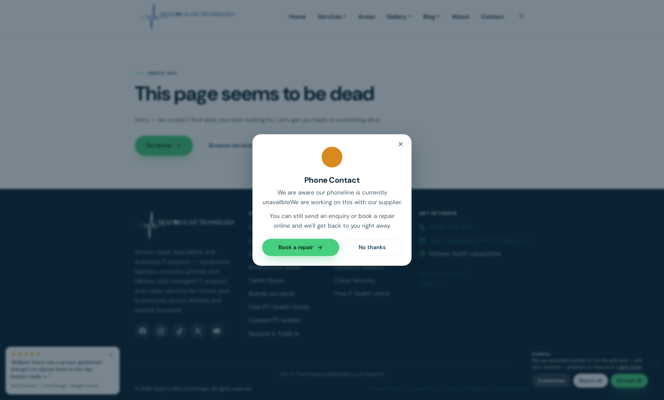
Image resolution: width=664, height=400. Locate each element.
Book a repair (295, 247)
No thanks (372, 247)
